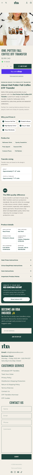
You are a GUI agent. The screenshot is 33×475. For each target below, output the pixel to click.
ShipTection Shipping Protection (13, 381)
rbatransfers (18, 464)
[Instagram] (15, 472)
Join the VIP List (16, 337)
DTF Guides (5, 398)
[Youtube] (18, 472)
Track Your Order (7, 374)
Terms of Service (7, 388)
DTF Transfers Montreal (9, 395)
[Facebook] (12, 472)
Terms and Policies (16, 468)
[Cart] (31, 3)
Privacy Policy (6, 378)
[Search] (6, 3)
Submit (16, 457)
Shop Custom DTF (16, 299)
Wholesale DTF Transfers (10, 371)
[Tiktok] (21, 472)
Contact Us (5, 391)
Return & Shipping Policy (10, 384)
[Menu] (2, 3)
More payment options (16, 76)
